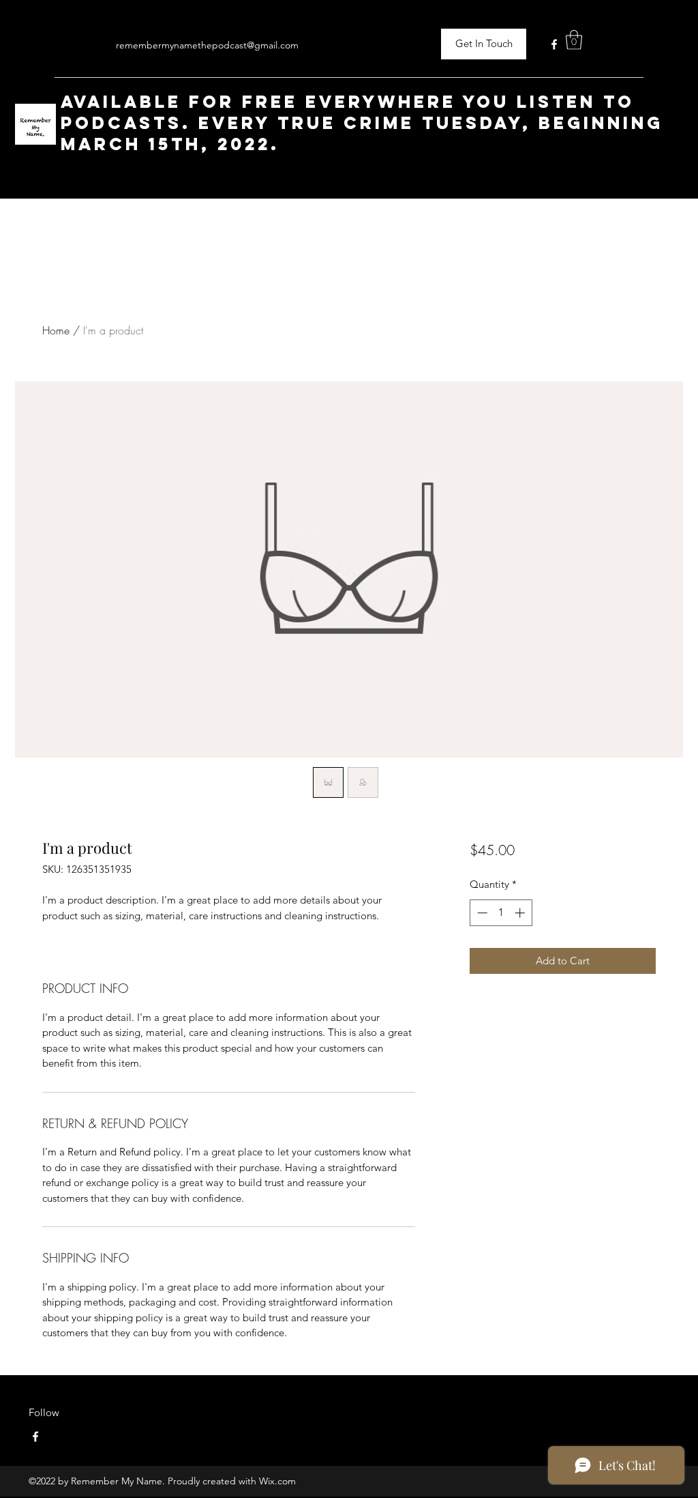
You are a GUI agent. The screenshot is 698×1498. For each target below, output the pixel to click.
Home (56, 330)
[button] (574, 40)
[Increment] (521, 912)
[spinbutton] (500, 912)
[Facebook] (554, 44)
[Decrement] (481, 912)
